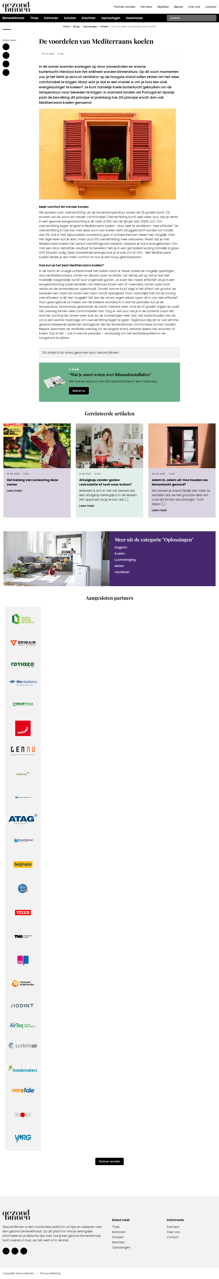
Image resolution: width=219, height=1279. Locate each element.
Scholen (118, 1237)
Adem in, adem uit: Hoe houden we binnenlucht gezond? (180, 482)
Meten (119, 566)
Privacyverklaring (50, 1273)
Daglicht (121, 547)
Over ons (194, 7)
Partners (146, 7)
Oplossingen (121, 1247)
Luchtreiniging (125, 560)
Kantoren (119, 1232)
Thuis (115, 1227)
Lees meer (14, 491)
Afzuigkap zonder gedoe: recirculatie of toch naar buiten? (105, 482)
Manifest (163, 7)
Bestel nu (79, 391)
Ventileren (122, 572)
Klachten (118, 1242)
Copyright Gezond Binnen (18, 1273)
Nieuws (178, 7)
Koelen (120, 554)
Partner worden (125, 7)
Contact (210, 7)
